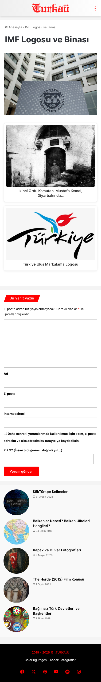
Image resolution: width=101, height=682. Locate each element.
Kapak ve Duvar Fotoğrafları (57, 550)
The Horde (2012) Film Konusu (58, 579)
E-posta (10, 393)
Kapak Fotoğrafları (63, 660)
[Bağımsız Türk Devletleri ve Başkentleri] (16, 619)
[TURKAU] (50, 8)
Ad (6, 373)
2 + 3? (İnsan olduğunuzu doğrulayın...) (33, 450)
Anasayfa (15, 27)
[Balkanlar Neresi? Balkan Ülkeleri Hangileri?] (16, 532)
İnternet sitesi (14, 414)
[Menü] (95, 9)
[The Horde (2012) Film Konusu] (16, 590)
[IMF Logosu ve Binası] (50, 113)
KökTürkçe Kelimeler (50, 491)
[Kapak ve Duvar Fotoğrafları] (16, 561)
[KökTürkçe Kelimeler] (16, 502)
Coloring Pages (36, 660)
